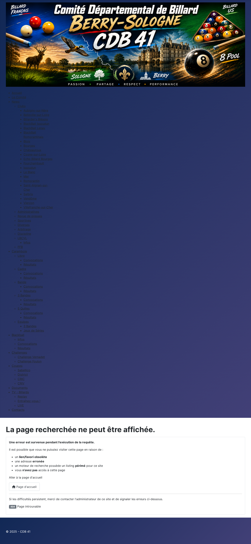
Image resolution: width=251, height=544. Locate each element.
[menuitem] (17, 93)
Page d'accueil (26, 487)
